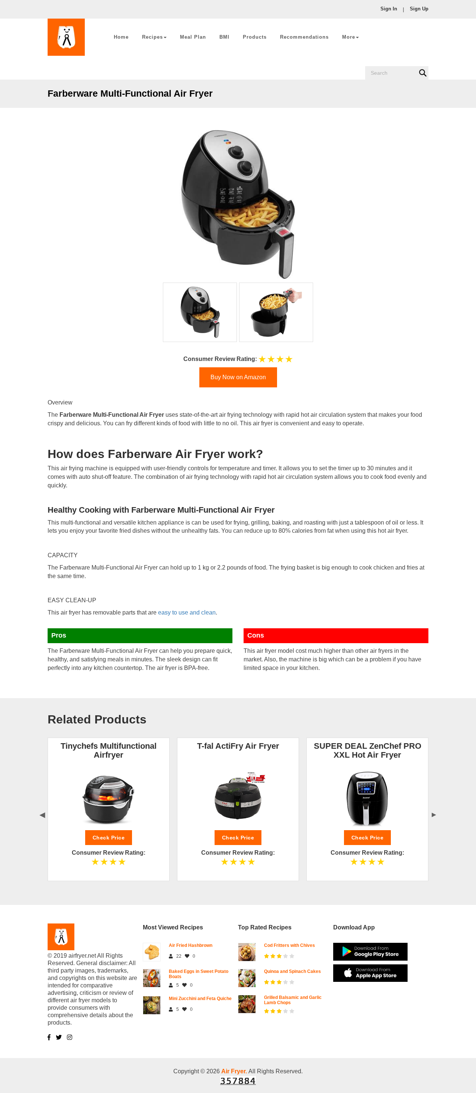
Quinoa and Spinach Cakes (292, 971)
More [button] (348, 37)
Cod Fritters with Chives (289, 945)
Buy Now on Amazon (238, 377)
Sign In (388, 9)
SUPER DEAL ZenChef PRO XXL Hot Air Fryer (367, 750)
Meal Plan (193, 37)
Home (121, 37)
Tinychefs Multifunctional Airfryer (109, 750)
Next (434, 814)
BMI (224, 37)
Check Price (109, 838)
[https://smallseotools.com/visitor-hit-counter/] (238, 1080)
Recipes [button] (152, 37)
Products (255, 37)
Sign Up (419, 9)
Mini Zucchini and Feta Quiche (200, 998)
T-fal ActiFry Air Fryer (238, 746)
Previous (42, 814)
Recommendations (304, 37)
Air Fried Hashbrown (190, 945)
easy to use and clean (187, 612)
